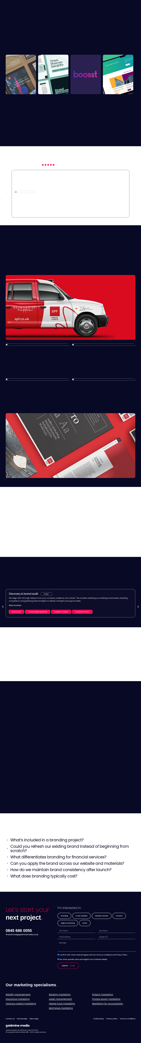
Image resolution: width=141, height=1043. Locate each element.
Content (119, 916)
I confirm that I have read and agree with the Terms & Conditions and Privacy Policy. (93, 955)
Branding (64, 916)
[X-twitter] (124, 1027)
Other (84, 923)
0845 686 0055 (19, 930)
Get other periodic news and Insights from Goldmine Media (83, 959)
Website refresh (101, 916)
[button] (7, 193)
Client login (33, 1019)
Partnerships (22, 1019)
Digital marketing (68, 923)
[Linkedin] (128, 1027)
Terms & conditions (127, 1019)
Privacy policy (111, 1019)
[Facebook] (119, 1027)
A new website (81, 916)
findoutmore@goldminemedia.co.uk (22, 934)
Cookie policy (98, 1019)
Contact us (10, 1019)
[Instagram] (133, 1027)
